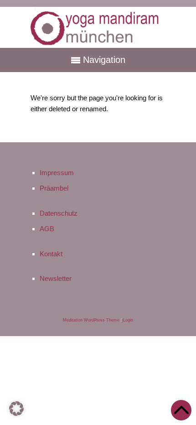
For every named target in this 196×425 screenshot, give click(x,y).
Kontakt (51, 254)
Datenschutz (58, 213)
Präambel (54, 188)
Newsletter (56, 278)
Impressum (57, 172)
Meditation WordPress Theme (91, 320)
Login (128, 320)
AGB (47, 229)
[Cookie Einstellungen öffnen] (16, 415)
